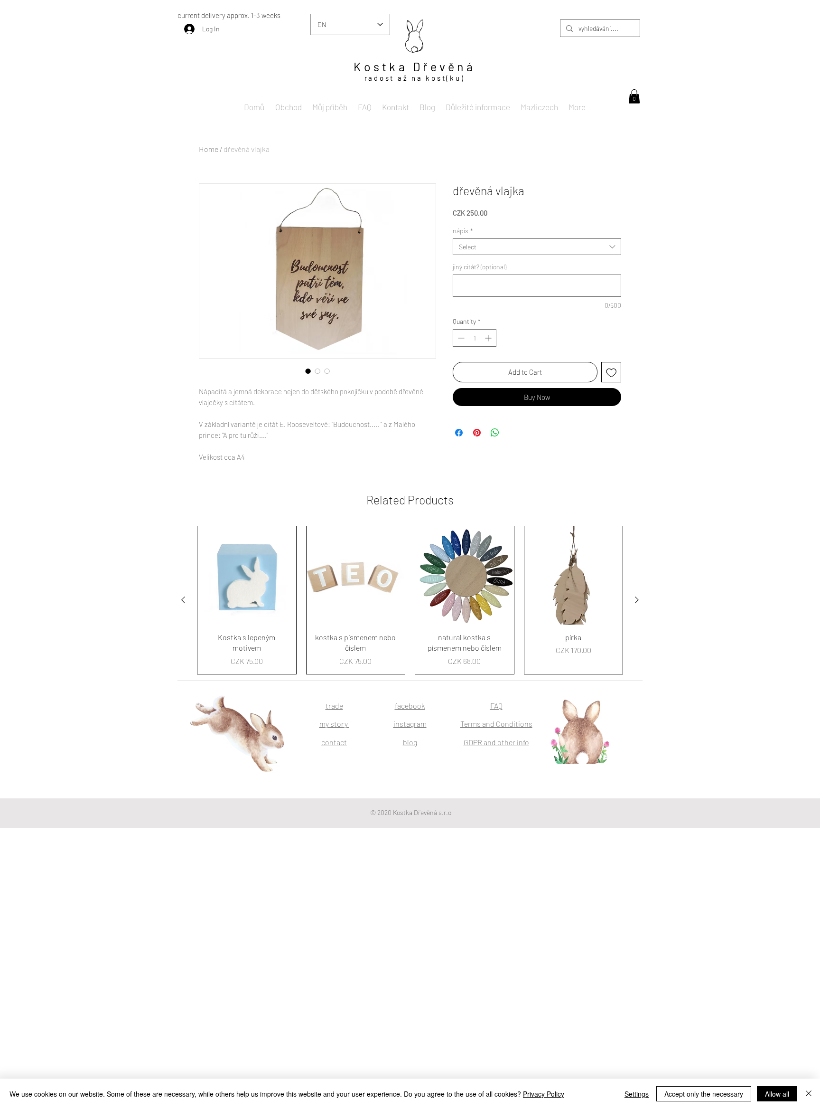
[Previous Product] (183, 600)
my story (334, 723)
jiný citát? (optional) (479, 267)
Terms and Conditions (496, 723)
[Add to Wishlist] (611, 372)
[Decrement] (460, 338)
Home (208, 148)
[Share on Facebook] (459, 432)
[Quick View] (246, 575)
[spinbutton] (474, 338)
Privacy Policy (543, 1094)
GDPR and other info (496, 742)
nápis (463, 231)
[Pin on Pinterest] (477, 432)
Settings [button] (636, 1094)
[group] (410, 600)
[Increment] (489, 338)
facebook (410, 705)
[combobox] (537, 246)
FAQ (496, 705)
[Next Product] (637, 600)
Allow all (777, 1094)
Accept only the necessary (703, 1094)
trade (334, 705)
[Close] (808, 1093)
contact (334, 742)
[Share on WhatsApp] (495, 432)
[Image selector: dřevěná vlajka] (308, 371)
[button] (634, 96)
